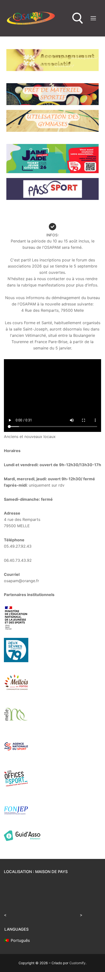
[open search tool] (78, 18)
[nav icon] (93, 18)
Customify (77, 963)
